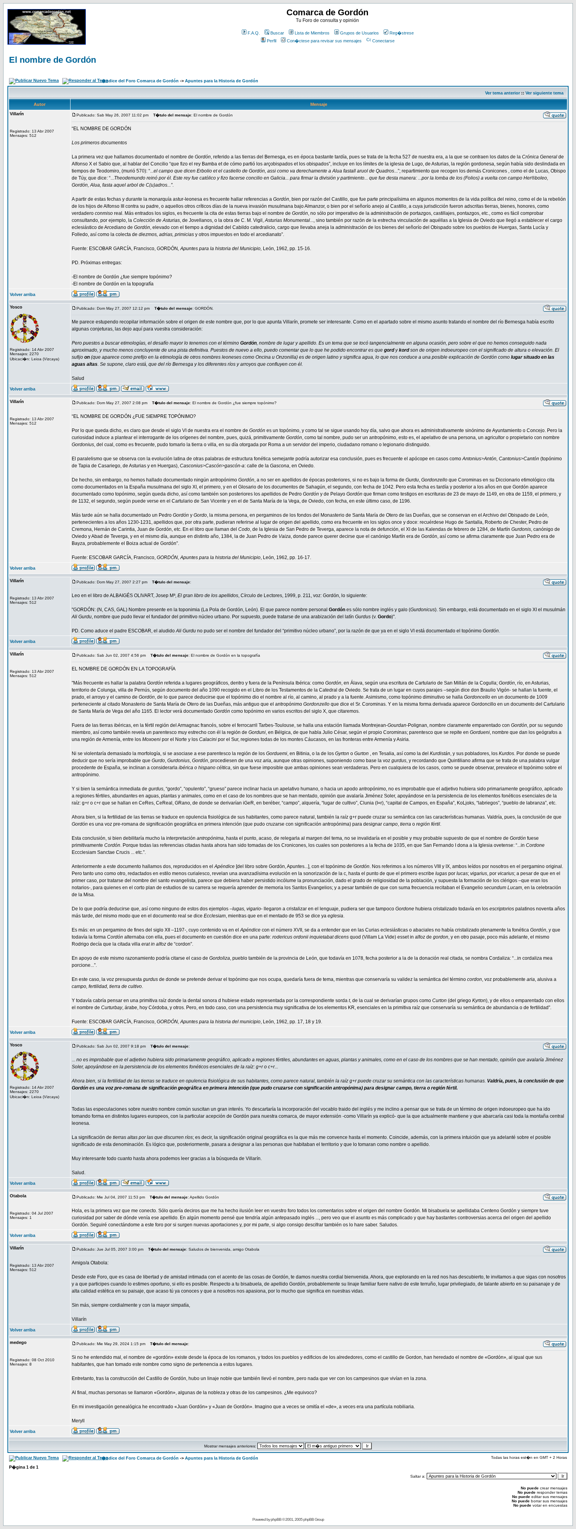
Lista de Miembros (312, 33)
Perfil (271, 40)
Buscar (277, 33)
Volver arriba (22, 294)
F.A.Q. (254, 33)
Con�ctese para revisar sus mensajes (324, 40)
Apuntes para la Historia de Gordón (221, 80)
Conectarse (383, 40)
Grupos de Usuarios (359, 33)
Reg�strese (401, 33)
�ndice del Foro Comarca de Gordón (140, 80)
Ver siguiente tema (544, 93)
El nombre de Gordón (52, 60)
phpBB (276, 1519)
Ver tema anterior (502, 93)
